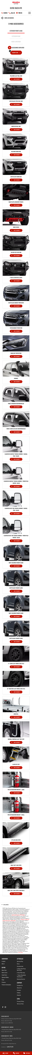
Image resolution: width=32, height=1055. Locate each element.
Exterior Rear (16, 36)
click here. (20, 952)
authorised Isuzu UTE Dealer (18, 915)
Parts (18, 964)
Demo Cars (4, 972)
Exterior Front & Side (16, 31)
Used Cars (4, 975)
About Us (19, 987)
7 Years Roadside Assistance (21, 975)
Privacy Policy (20, 1001)
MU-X (3, 964)
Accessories (20, 966)
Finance (4, 982)
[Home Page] (16, 3)
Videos (18, 992)
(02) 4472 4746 (8, 1020)
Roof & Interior (16, 41)
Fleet (3, 979)
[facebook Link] (3, 1007)
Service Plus (20, 961)
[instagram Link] (5, 1007)
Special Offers (5, 977)
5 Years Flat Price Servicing (21, 969)
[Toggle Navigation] (29, 13)
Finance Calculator (6, 984)
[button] (16, 66)
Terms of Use (20, 1003)
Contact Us (20, 985)
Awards (19, 995)
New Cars (4, 970)
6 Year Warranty (21, 972)
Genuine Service (21, 979)
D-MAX (3, 961)
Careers (19, 990)
